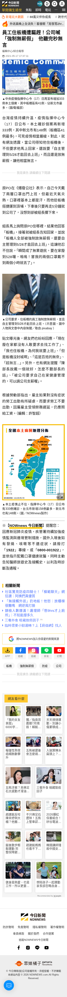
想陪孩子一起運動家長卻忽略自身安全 (48, 884)
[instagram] (28, 947)
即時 (38, 10)
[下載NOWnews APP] (47, 4)
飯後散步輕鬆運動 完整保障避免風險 (13, 849)
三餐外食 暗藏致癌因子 (48, 789)
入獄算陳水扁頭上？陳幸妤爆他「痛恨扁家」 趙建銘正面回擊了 (53, 752)
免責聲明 (23, 926)
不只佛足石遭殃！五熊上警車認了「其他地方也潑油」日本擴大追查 (33, 818)
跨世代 (62, 17)
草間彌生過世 (12, 9)
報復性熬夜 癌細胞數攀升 (13, 754)
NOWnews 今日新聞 (25, 526)
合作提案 (48, 933)
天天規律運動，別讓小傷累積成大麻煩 (53, 723)
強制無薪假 (27, 666)
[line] (37, 947)
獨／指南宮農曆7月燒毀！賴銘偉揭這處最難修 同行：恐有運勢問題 (33, 723)
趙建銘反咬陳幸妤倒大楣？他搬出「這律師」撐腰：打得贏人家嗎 (13, 818)
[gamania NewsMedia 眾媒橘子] (33, 963)
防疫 (45, 666)
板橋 (9, 666)
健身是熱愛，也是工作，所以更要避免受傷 (17, 884)
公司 (58, 666)
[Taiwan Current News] (39, 4)
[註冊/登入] (62, 4)
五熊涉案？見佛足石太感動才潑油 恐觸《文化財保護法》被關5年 (17, 789)
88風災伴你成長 (40, 17)
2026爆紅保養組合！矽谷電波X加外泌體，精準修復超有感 (53, 818)
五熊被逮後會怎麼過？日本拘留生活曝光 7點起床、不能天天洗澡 (33, 752)
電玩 (48, 10)
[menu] (63, 10)
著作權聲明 (57, 926)
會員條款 (18, 933)
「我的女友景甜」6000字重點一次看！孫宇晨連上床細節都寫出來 (13, 723)
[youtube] (46, 947)
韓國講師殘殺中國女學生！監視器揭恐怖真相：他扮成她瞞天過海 (53, 847)
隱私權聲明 (40, 926)
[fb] (18, 947)
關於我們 (33, 933)
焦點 (29, 10)
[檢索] (54, 4)
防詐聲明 (8, 926)
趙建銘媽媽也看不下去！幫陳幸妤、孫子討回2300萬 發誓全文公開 (33, 847)
